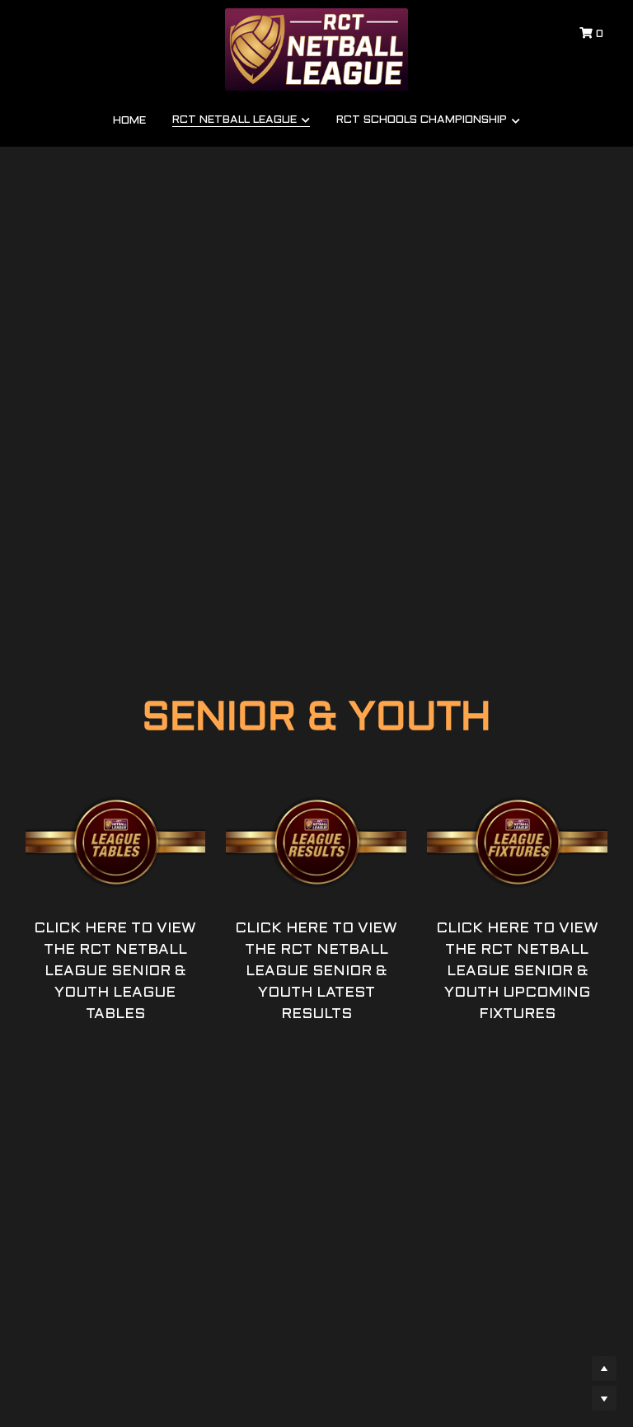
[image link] (116, 838)
